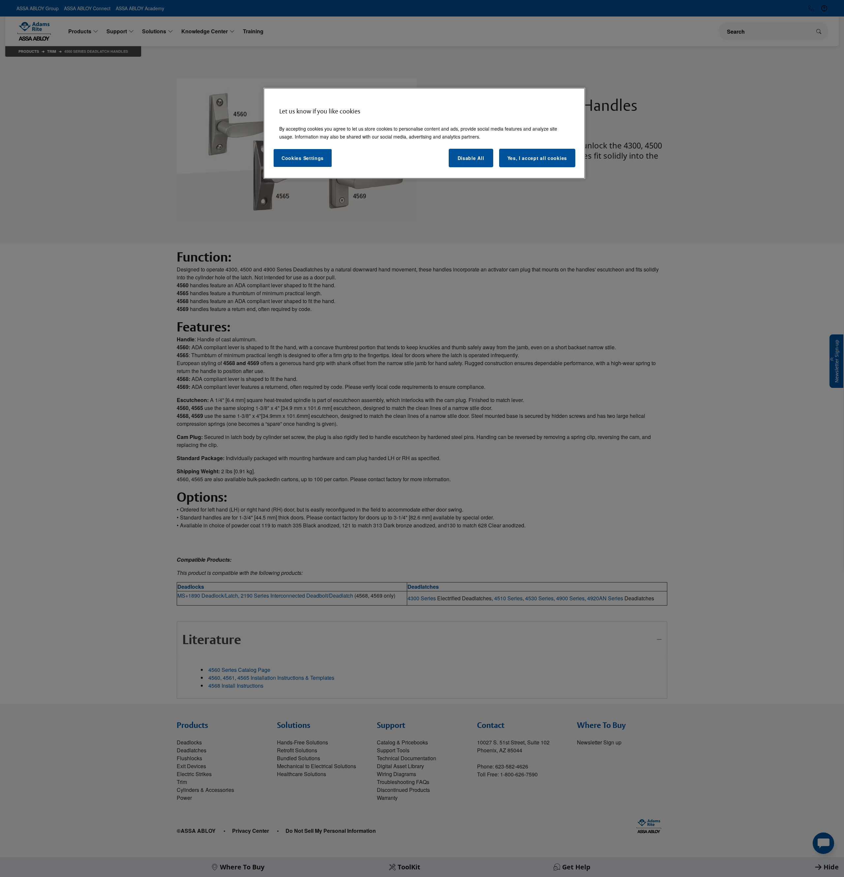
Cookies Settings (303, 158)
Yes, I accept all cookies (537, 158)
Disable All (471, 158)
